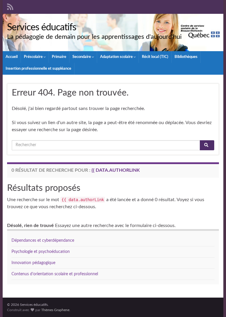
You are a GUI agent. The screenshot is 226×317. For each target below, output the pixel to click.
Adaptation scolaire (117, 57)
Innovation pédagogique (33, 263)
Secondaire (82, 57)
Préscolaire (34, 57)
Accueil (12, 57)
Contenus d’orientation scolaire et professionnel (54, 274)
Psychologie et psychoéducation (40, 252)
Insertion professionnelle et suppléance (38, 69)
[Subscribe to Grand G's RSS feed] (10, 6)
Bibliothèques (186, 57)
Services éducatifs (41, 27)
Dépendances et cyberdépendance (42, 240)
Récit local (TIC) (155, 57)
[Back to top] (212, 303)
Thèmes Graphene (55, 310)
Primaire (59, 57)
